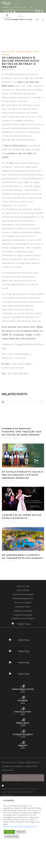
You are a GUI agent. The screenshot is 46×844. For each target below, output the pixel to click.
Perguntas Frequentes (23, 615)
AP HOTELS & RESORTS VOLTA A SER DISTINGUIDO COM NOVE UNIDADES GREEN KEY (22, 475)
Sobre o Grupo (23, 590)
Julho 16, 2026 (9, 521)
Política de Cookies (23, 607)
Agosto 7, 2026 (9, 481)
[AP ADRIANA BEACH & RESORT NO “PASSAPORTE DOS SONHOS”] (23, 539)
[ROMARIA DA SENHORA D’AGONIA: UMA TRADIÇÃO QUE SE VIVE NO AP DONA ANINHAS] (23, 412)
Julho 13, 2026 (9, 561)
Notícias (5, 54)
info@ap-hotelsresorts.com (14, 7)
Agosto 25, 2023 (8, 51)
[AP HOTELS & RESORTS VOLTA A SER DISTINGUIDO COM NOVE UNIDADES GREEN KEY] (23, 455)
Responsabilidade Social (23, 598)
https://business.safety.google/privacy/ (20, 827)
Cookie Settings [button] (11, 836)
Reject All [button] (21, 832)
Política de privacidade (23, 611)
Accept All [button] (9, 832)
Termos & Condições (23, 603)
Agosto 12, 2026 (10, 438)
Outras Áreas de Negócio (23, 594)
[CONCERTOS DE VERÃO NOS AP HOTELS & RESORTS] (23, 499)
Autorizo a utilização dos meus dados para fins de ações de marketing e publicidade (19, 792)
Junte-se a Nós (23, 586)
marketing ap (25, 51)
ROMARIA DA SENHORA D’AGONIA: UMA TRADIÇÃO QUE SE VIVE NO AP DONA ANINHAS (21, 432)
